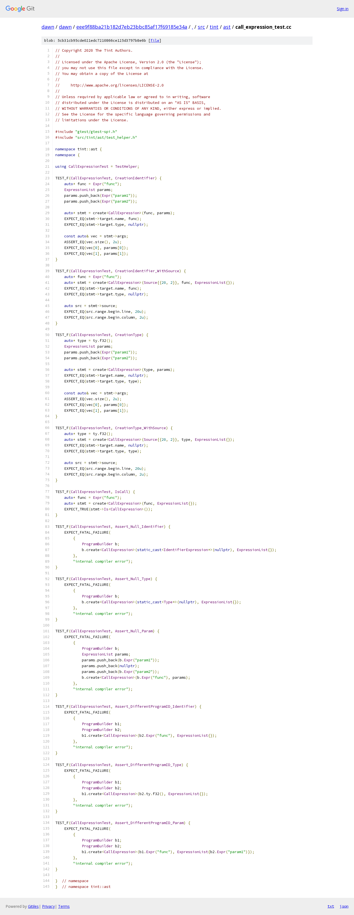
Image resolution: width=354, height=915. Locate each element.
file (154, 40)
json (344, 906)
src (201, 26)
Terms (64, 906)
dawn (47, 26)
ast (227, 26)
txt (330, 906)
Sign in (342, 8)
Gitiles (33, 906)
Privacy (48, 906)
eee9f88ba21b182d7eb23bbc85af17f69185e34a (131, 26)
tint (214, 26)
